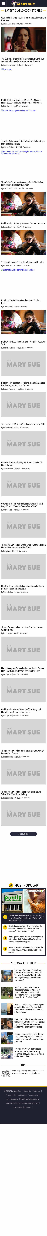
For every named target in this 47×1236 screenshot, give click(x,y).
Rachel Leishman (9, 227)
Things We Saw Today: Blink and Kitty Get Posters (22, 752)
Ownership (18, 1107)
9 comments (25, 510)
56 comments (24, 715)
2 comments (29, 65)
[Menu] (3, 3)
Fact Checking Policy (30, 1103)
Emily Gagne (7, 633)
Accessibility (34, 1095)
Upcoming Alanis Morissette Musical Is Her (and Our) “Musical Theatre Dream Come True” (22, 505)
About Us (27, 1091)
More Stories (23, 834)
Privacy (9, 1095)
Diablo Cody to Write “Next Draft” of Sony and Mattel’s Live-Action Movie (21, 710)
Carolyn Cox (7, 674)
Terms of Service (20, 1095)
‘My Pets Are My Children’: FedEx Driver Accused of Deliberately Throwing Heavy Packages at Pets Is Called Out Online (29, 1052)
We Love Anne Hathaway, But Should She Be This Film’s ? (22, 463)
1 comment (26, 265)
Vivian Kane (7, 427)
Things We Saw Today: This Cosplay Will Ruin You (22, 628)
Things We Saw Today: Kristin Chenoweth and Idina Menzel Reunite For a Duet (23, 546)
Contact (28, 1107)
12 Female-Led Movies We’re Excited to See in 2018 (23, 424)
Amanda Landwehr (10, 65)
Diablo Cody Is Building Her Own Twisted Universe (23, 223)
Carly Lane (6, 551)
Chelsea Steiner (8, 147)
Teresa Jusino (8, 469)
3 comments (27, 147)
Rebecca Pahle (8, 757)
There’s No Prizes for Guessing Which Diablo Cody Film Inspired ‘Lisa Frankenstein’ (22, 183)
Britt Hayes (7, 106)
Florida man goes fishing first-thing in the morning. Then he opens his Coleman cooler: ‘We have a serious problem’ (29, 1038)
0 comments (27, 24)
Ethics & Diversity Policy (30, 1099)
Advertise (36, 1091)
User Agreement (12, 1099)
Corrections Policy (13, 1103)
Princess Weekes (9, 348)
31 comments (24, 427)
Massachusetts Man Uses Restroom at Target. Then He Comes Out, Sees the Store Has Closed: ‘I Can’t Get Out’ (26, 949)
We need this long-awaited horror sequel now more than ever (23, 19)
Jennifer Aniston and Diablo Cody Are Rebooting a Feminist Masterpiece (23, 142)
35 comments (29, 348)
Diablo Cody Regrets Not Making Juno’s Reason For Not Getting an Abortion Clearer (23, 384)
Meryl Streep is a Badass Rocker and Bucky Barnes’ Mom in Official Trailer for (22, 669)
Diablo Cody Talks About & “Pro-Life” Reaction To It (23, 343)
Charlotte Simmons (10, 188)
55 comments (29, 389)
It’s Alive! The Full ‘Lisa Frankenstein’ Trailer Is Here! (21, 301)
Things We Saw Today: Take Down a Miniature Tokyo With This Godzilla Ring (21, 793)
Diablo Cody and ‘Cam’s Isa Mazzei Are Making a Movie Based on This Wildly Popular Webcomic (21, 101)
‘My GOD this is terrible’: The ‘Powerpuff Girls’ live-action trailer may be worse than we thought (23, 60)
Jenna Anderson (9, 24)
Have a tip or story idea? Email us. (26, 1071)
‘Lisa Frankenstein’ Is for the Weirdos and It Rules (22, 262)
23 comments (25, 468)
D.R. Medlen (7, 307)
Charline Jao (7, 510)
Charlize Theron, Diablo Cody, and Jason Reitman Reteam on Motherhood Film (22, 587)
